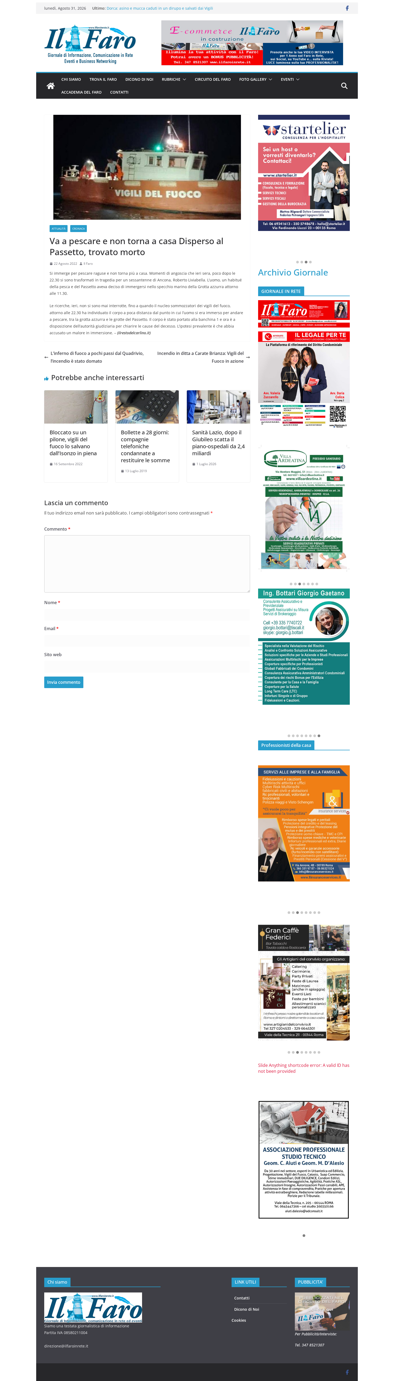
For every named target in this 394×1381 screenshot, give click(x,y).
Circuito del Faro (213, 79)
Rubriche (171, 79)
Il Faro (88, 263)
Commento (57, 529)
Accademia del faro (81, 92)
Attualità (58, 228)
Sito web (53, 655)
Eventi (287, 79)
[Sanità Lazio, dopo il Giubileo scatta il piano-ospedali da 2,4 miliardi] (218, 394)
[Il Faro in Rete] (50, 85)
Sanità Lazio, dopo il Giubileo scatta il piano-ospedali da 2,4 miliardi (218, 443)
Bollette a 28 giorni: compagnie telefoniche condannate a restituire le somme (145, 446)
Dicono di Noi (246, 1309)
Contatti (119, 92)
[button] (183, 79)
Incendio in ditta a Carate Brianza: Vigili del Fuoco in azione (200, 357)
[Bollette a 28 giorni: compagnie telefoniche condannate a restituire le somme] (147, 394)
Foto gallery (252, 79)
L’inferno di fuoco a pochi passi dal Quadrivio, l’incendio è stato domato (97, 357)
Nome (52, 602)
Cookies (239, 1320)
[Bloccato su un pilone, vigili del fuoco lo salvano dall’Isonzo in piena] (75, 394)
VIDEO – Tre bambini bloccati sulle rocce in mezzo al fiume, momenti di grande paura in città (160, 9)
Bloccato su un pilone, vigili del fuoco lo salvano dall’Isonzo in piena (73, 443)
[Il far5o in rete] (93, 1295)
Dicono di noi (139, 79)
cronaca (78, 228)
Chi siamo (71, 79)
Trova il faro (103, 79)
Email (51, 628)
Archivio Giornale (293, 272)
